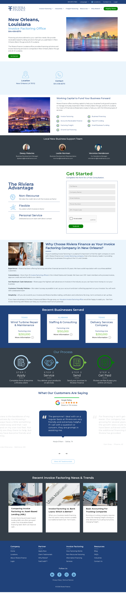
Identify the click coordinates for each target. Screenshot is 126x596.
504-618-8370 (14, 31)
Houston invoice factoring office (71, 299)
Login (13, 561)
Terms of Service (68, 580)
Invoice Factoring (67, 116)
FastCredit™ (42, 561)
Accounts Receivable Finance (71, 121)
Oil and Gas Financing (68, 130)
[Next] (66, 453)
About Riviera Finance (19, 558)
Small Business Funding (100, 125)
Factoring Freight (67, 125)
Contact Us (98, 561)
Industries (98, 558)
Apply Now (42, 551)
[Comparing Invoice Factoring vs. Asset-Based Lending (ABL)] (25, 507)
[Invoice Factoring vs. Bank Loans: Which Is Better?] (63, 507)
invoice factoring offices (39, 275)
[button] (14, 56)
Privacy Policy (57, 580)
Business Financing (99, 116)
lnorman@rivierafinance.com (63, 158)
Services (69, 561)
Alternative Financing (74, 558)
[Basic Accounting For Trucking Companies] (100, 507)
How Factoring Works (74, 551)
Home (13, 551)
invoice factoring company (74, 256)
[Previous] (59, 453)
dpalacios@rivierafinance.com (27, 158)
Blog (96, 551)
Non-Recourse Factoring (75, 554)
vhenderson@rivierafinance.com (99, 158)
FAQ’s (96, 554)
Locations (14, 554)
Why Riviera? (43, 558)
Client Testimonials (45, 554)
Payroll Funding (98, 121)
